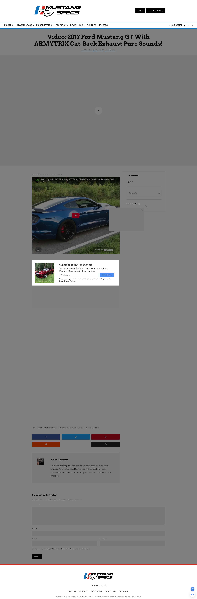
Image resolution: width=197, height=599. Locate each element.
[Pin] (105, 437)
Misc (80, 25)
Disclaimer (124, 591)
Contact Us (83, 591)
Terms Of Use (96, 591)
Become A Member (156, 11)
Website (103, 539)
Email (34, 539)
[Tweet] (76, 437)
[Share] (46, 437)
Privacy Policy (111, 591)
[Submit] (46, 444)
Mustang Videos (110, 50)
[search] (159, 193)
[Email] (105, 444)
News (73, 25)
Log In (140, 11)
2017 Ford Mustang (88, 50)
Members (103, 25)
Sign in (130, 181)
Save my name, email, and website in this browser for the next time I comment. (62, 549)
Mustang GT (100, 50)
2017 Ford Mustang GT (48, 427)
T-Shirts (91, 25)
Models (8, 25)
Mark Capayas (60, 459)
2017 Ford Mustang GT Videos (72, 427)
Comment (36, 505)
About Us (72, 591)
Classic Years (24, 25)
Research (61, 25)
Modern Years (44, 25)
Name (34, 529)
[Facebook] (184, 25)
